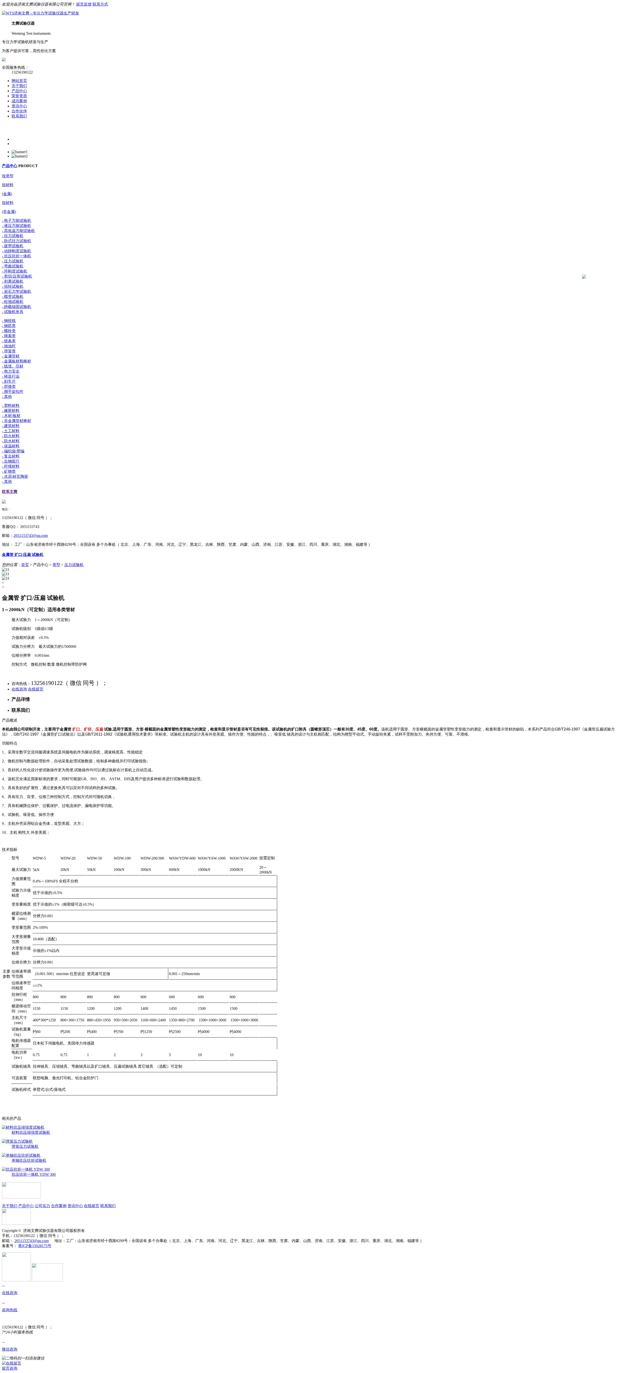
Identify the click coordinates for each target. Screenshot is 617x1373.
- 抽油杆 (9, 346)
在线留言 (35, 689)
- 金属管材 (11, 356)
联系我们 (19, 116)
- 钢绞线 (9, 321)
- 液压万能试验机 (16, 226)
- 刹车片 (9, 381)
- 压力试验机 (12, 261)
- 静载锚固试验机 (16, 307)
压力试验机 (74, 565)
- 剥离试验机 (12, 281)
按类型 (7, 176)
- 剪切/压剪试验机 (17, 276)
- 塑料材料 (11, 405)
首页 (25, 565)
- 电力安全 (11, 371)
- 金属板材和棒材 (16, 361)
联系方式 (100, 4)
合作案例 (59, 1206)
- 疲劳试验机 (12, 246)
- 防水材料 (11, 441)
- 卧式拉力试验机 (16, 241)
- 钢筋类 (9, 326)
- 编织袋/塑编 (13, 451)
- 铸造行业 (11, 376)
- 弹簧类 (9, 351)
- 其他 (7, 397)
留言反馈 (84, 4)
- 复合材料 (11, 456)
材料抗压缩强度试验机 (31, 1132)
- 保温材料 (11, 446)
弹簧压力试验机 (25, 1146)
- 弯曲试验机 (12, 266)
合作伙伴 (19, 111)
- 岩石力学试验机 (16, 291)
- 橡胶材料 (11, 411)
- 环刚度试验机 (14, 271)
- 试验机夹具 (12, 312)
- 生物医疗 (11, 461)
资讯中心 (19, 106)
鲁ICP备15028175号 (34, 1246)
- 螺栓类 (9, 331)
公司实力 (42, 1206)
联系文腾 (9, 492)
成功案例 (19, 101)
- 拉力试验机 (12, 236)
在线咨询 (19, 689)
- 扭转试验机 (12, 286)
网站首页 (19, 81)
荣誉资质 (19, 96)
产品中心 (19, 91)
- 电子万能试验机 (16, 221)
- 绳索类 (9, 336)
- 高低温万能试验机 (18, 231)
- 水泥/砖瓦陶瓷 (15, 476)
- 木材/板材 (11, 416)
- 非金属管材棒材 (16, 421)
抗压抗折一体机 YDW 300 (34, 1174)
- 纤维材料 (11, 466)
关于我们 (19, 86)
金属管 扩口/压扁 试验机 (22, 555)
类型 (56, 565)
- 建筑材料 (11, 426)
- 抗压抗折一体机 (16, 256)
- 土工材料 (11, 431)
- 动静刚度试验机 (16, 251)
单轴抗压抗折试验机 (29, 1160)
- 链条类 (9, 341)
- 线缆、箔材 (12, 366)
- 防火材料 (11, 436)
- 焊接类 (9, 386)
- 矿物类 (9, 471)
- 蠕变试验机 (12, 296)
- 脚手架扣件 (12, 391)
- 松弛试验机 (12, 302)
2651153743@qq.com (30, 535)
